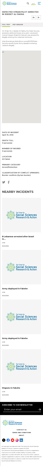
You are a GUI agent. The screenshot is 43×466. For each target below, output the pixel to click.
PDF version (18, 24)
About (21, 435)
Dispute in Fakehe (11, 388)
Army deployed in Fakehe (15, 289)
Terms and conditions (21, 432)
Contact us (22, 430)
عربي (33, 3)
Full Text (6, 24)
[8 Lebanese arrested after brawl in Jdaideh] (21, 215)
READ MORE (5, 245)
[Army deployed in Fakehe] (21, 267)
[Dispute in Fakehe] (21, 366)
